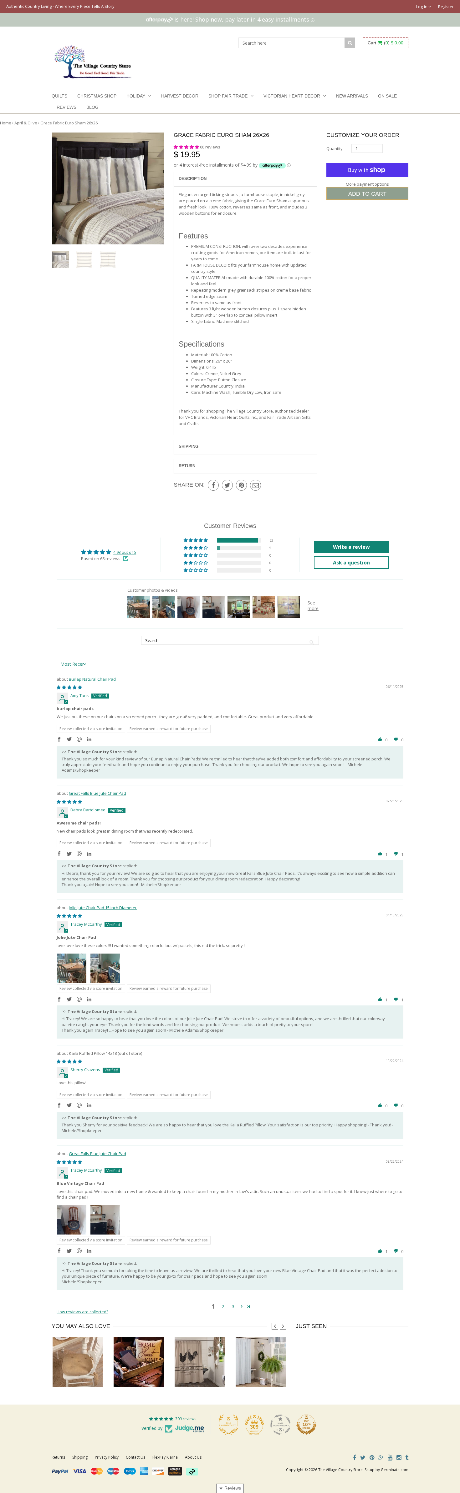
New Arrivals (352, 95)
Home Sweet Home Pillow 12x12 (142, 1374)
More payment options (367, 184)
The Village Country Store (340, 1469)
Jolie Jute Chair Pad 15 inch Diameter (103, 907)
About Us (193, 1457)
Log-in (422, 6)
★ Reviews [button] (230, 1487)
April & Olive (25, 123)
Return (187, 465)
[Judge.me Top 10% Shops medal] (306, 1425)
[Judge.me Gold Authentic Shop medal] (228, 1425)
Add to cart (367, 194)
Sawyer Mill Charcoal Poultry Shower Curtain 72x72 (220, 1374)
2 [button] (223, 1306)
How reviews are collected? (82, 1312)
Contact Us (135, 1457)
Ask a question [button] (351, 562)
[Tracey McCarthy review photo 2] (105, 968)
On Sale (387, 95)
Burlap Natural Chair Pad (92, 679)
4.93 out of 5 (124, 552)
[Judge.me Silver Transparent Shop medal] (280, 1425)
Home (5, 123)
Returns (58, 1457)
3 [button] (233, 1306)
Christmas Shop (96, 95)
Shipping (188, 446)
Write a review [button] (351, 547)
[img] (69, 687)
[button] (187, 147)
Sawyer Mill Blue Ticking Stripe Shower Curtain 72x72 (284, 1374)
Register (446, 6)
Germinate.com (394, 1469)
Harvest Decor (179, 95)
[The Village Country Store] (93, 60)
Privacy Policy (107, 1457)
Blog (92, 107)
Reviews (66, 107)
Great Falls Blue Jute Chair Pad (97, 793)
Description (193, 178)
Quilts (59, 95)
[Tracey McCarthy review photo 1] (72, 968)
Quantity (334, 148)
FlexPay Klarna (165, 1457)
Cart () (385, 42)
